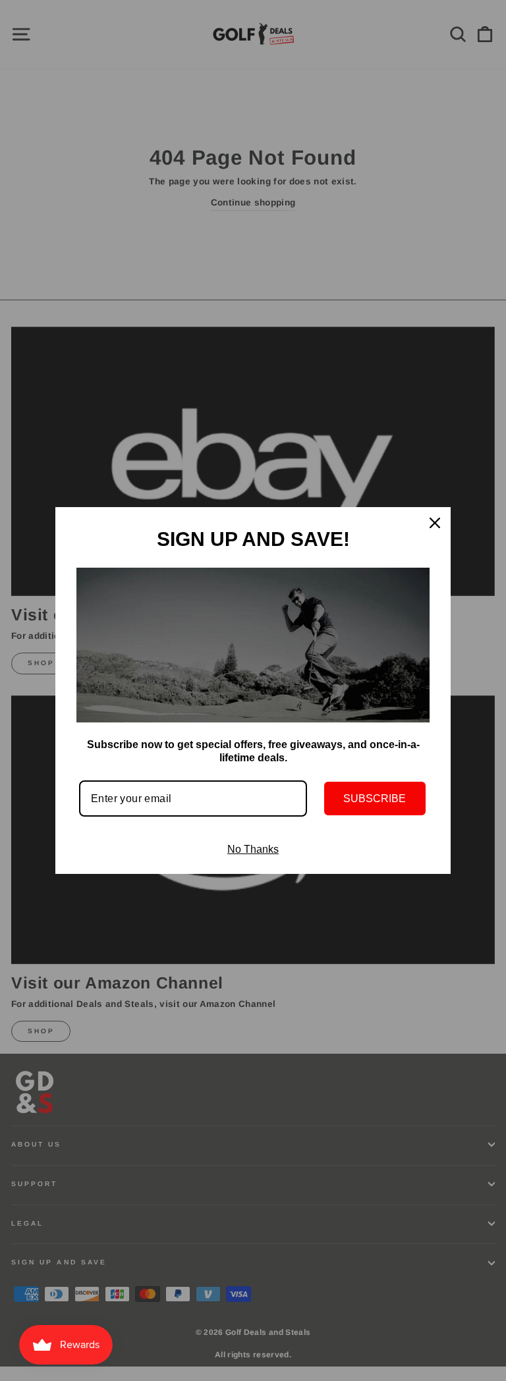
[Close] (435, 523)
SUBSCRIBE (374, 798)
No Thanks (253, 849)
